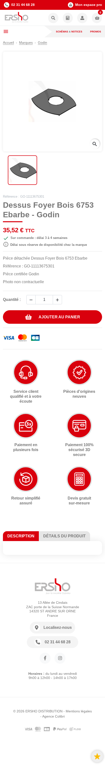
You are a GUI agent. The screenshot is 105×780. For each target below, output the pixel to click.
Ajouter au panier (59, 317)
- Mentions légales (77, 711)
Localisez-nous (57, 627)
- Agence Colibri (52, 716)
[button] (53, 18)
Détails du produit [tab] (64, 536)
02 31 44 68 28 (23, 5)
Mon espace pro (88, 5)
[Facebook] (45, 658)
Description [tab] (20, 536)
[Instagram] (59, 658)
